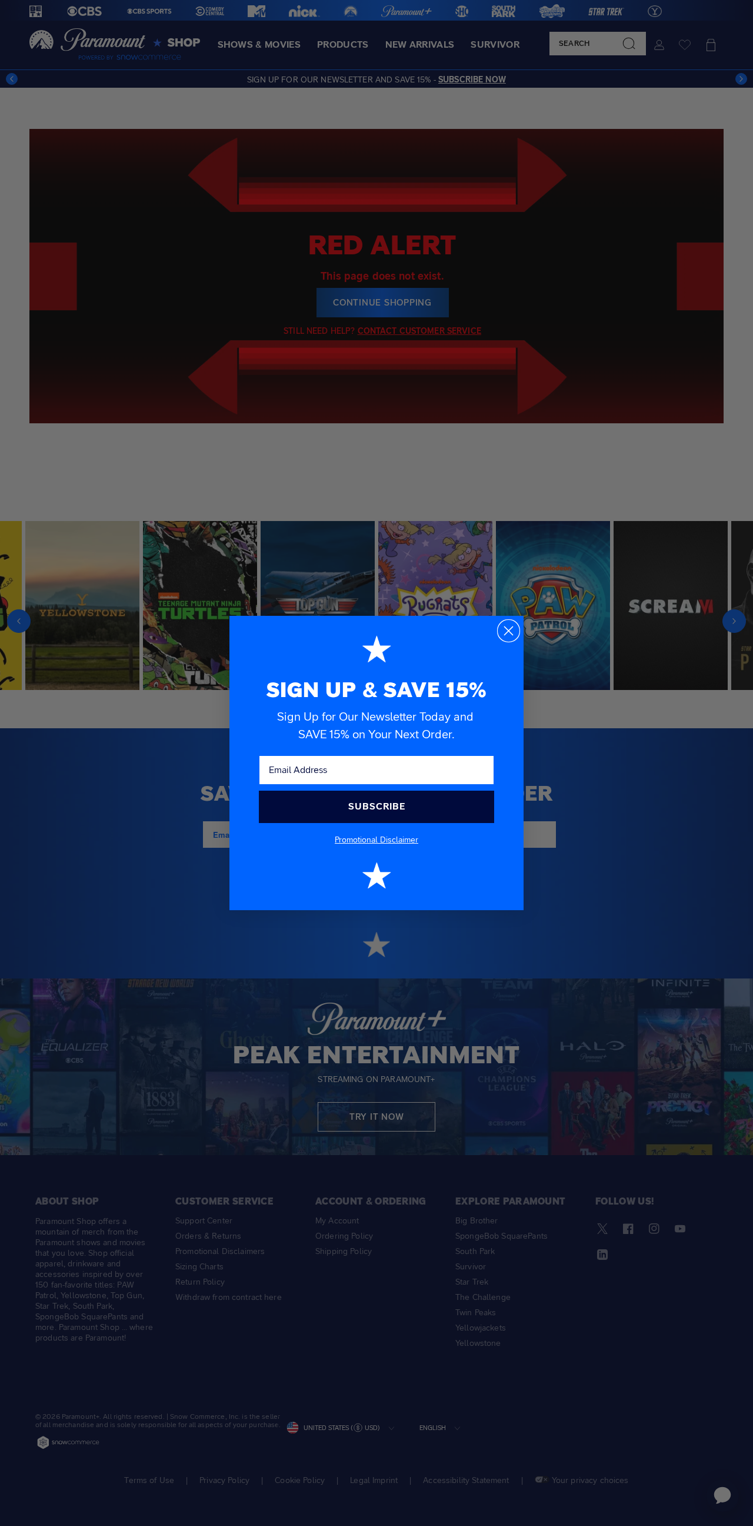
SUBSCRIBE (376, 806)
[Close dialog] (508, 631)
